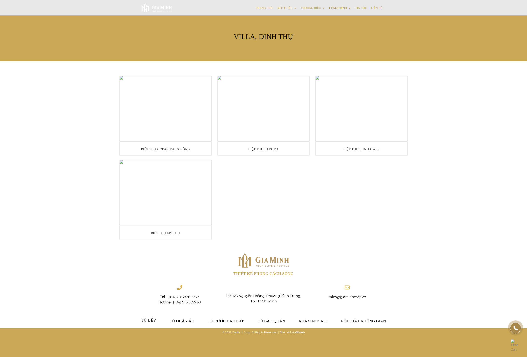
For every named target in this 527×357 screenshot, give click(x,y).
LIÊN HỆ (376, 8)
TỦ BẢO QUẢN (271, 321)
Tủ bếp (148, 320)
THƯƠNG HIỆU (311, 8)
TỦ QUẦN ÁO (182, 321)
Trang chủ (264, 8)
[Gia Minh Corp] (156, 8)
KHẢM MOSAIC (313, 321)
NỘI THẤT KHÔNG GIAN (363, 321)
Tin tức (361, 8)
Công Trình (338, 8)
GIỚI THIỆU (285, 8)
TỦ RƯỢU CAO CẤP (226, 321)
